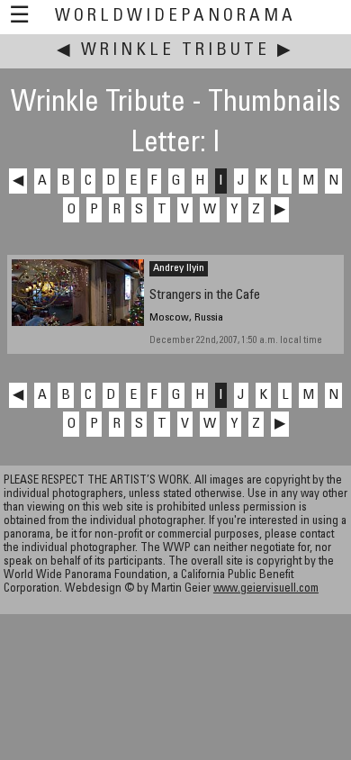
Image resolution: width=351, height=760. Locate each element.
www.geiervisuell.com (266, 589)
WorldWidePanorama (175, 16)
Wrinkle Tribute (175, 50)
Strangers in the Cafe (204, 296)
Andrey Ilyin (178, 268)
